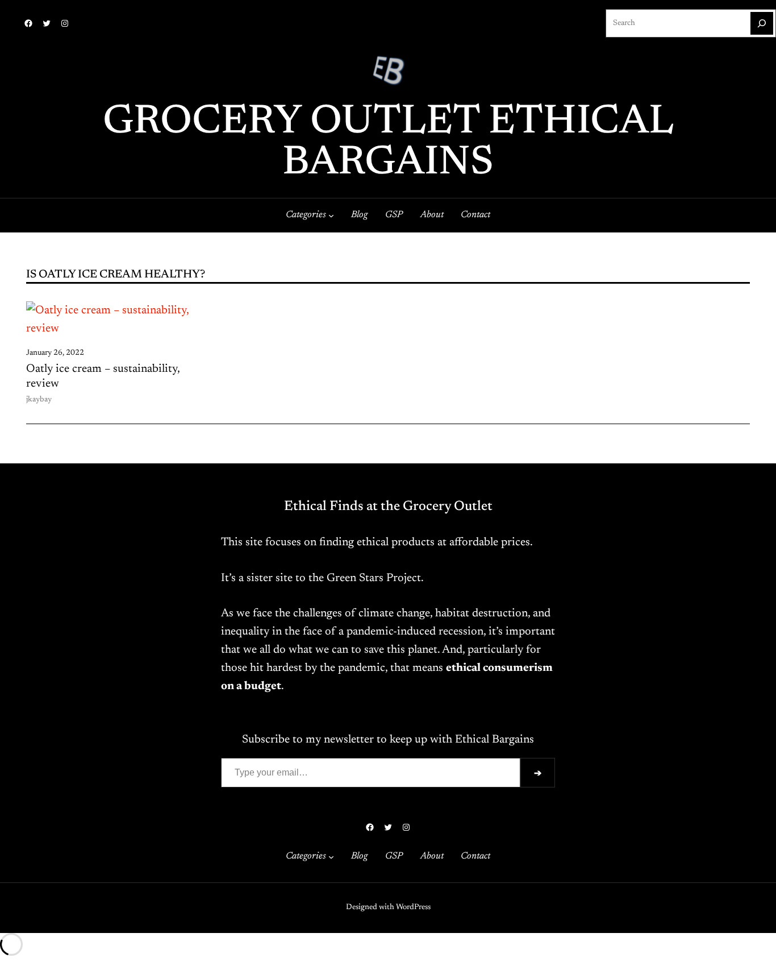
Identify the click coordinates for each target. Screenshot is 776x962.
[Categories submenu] (331, 215)
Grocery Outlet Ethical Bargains (388, 143)
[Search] (761, 23)
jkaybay (39, 400)
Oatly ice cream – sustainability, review (103, 376)
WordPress (413, 907)
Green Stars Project (374, 578)
